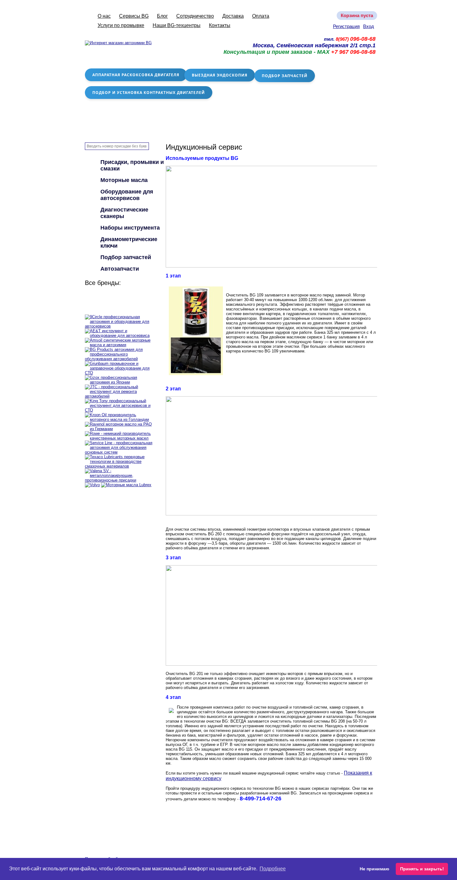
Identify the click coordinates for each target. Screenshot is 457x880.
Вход (368, 26)
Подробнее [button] (273, 868)
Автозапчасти (119, 269)
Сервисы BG (134, 16)
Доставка (233, 16)
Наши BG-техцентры (177, 25)
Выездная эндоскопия (219, 75)
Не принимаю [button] (374, 868)
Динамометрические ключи (128, 242)
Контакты (219, 25)
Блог (162, 16)
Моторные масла (124, 180)
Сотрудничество (195, 16)
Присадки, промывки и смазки (132, 165)
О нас (104, 16)
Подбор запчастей (284, 75)
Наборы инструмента (130, 228)
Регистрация (346, 26)
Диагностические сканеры (124, 213)
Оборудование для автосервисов (126, 195)
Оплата (260, 16)
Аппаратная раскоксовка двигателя (135, 74)
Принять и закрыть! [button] (422, 868)
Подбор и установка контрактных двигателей (148, 92)
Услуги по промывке (121, 25)
